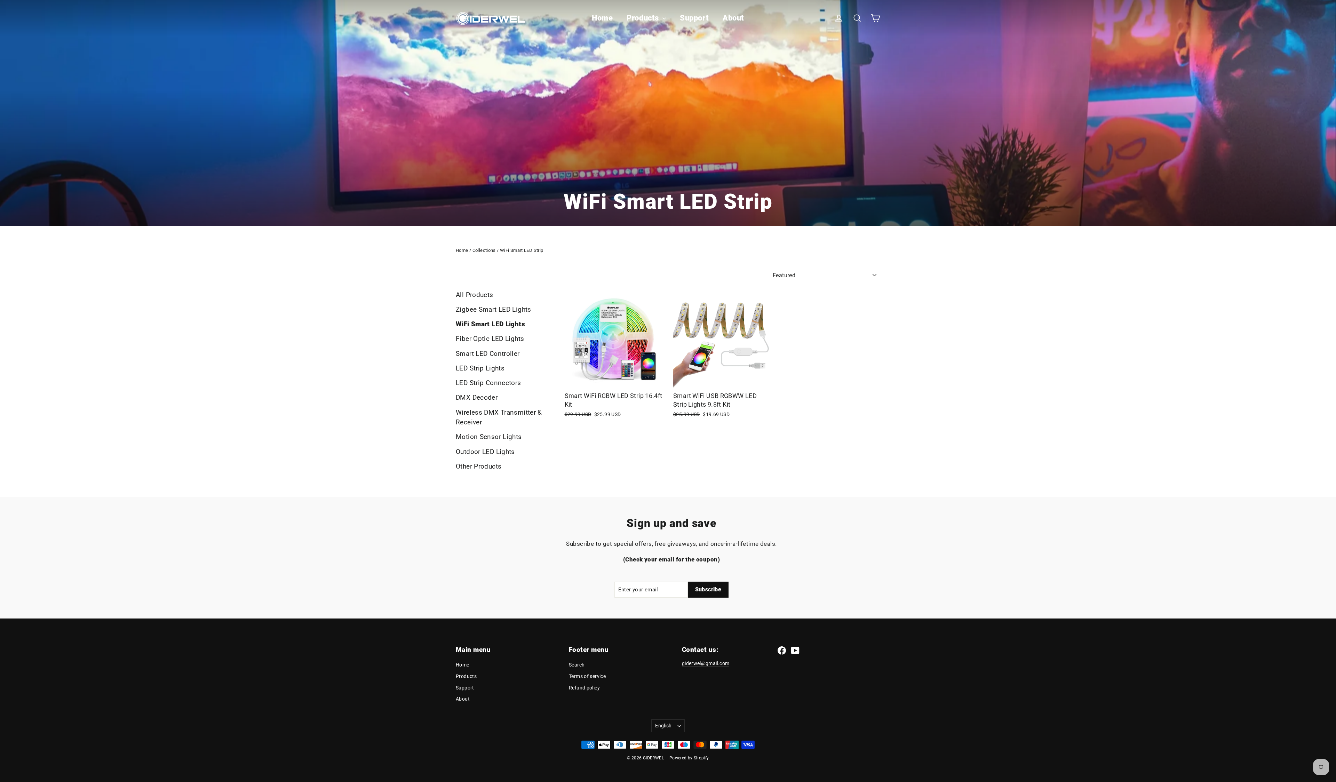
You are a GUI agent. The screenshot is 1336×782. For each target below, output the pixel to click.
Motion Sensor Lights (489, 437)
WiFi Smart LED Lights (490, 324)
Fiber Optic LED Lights (490, 339)
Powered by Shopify (689, 758)
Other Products (478, 466)
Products (644, 18)
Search (576, 665)
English (663, 725)
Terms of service (587, 676)
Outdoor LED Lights (485, 452)
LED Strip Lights (480, 368)
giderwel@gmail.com (705, 663)
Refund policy (584, 688)
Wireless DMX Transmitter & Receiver (499, 417)
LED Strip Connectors (488, 383)
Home (602, 18)
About (733, 18)
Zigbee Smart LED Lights (493, 309)
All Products (474, 295)
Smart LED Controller (488, 354)
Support (694, 18)
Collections (484, 250)
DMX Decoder (477, 397)
